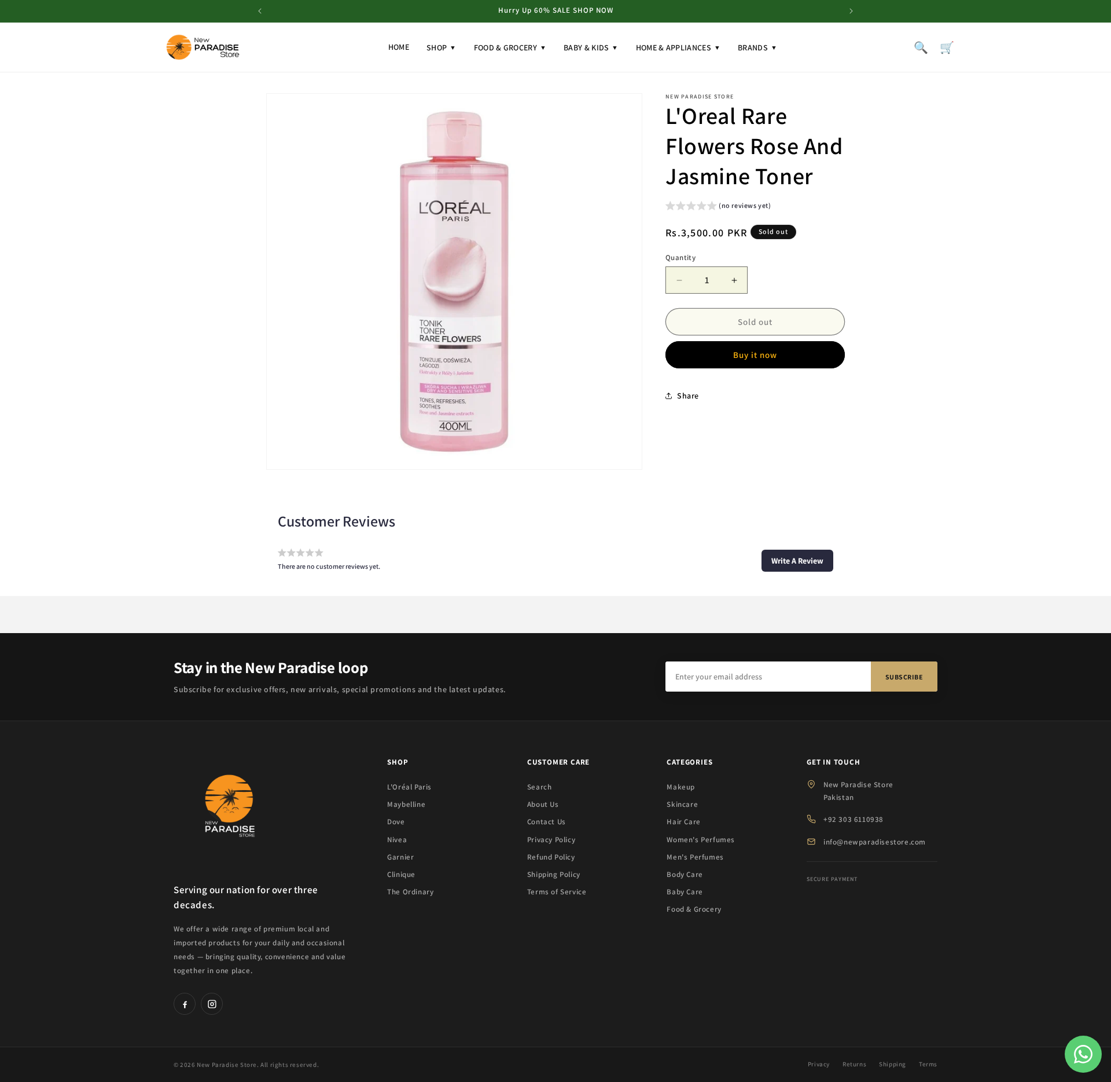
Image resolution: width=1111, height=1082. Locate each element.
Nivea (397, 840)
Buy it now (755, 354)
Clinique (401, 874)
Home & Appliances (678, 47)
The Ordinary (410, 892)
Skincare (682, 804)
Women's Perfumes (701, 840)
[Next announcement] (851, 11)
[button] (718, 207)
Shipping (892, 1064)
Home (398, 47)
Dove (395, 822)
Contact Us (546, 822)
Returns (854, 1064)
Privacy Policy (551, 840)
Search (539, 787)
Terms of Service (557, 892)
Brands (757, 47)
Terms (928, 1064)
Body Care (684, 874)
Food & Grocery (510, 47)
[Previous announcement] (260, 11)
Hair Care (683, 822)
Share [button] (688, 395)
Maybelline (406, 804)
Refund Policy (551, 857)
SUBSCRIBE (904, 676)
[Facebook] (185, 1004)
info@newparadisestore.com (874, 842)
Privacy (819, 1064)
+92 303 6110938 (853, 819)
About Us (543, 804)
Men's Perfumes (695, 857)
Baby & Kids (591, 47)
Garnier (400, 857)
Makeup (681, 787)
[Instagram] (212, 1004)
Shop (441, 47)
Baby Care (684, 892)
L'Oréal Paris (409, 787)
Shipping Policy (553, 874)
